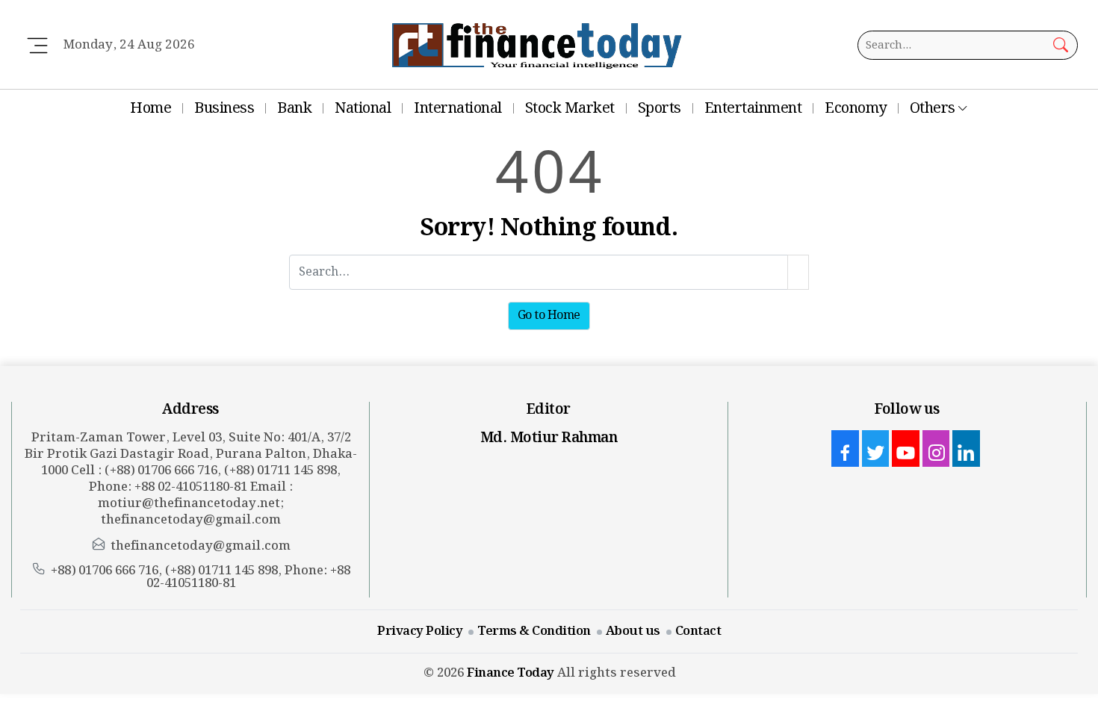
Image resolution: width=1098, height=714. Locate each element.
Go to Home (549, 315)
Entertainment (753, 108)
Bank (294, 108)
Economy (856, 108)
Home (150, 108)
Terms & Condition (534, 631)
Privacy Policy (419, 631)
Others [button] (932, 108)
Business (224, 108)
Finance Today (510, 673)
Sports (659, 108)
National (363, 108)
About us (633, 631)
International (458, 108)
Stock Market (570, 108)
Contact (698, 631)
